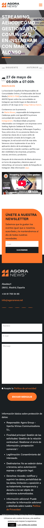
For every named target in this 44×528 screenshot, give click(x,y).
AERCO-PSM (13, 96)
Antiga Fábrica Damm (32, 104)
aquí (27, 167)
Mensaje (6, 345)
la (20, 388)
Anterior (33, 67)
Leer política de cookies (27, 524)
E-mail (9, 244)
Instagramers (7, 120)
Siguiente (11, 67)
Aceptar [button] (12, 525)
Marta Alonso (9, 112)
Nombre (6, 325)
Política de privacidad (25, 388)
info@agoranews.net (12, 300)
